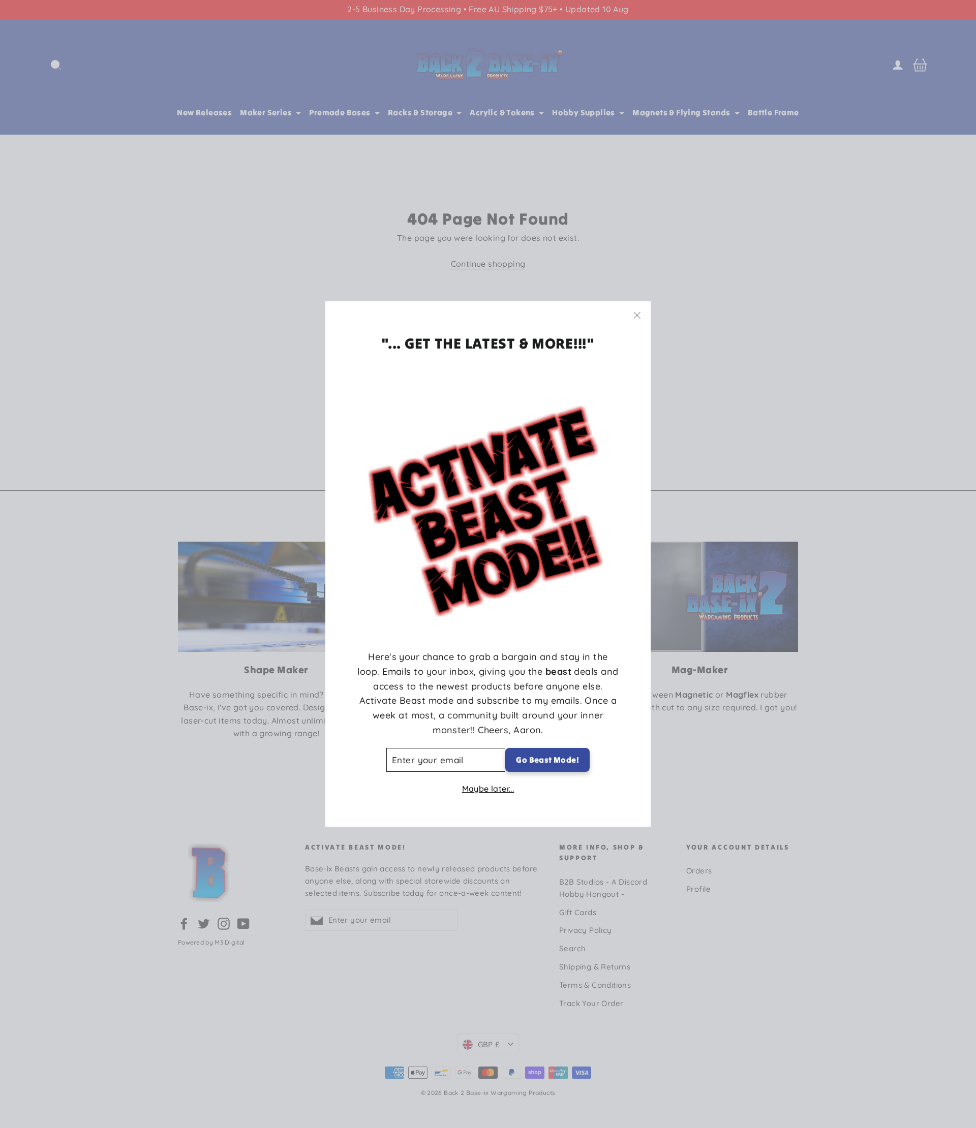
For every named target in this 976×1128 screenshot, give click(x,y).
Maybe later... (488, 789)
